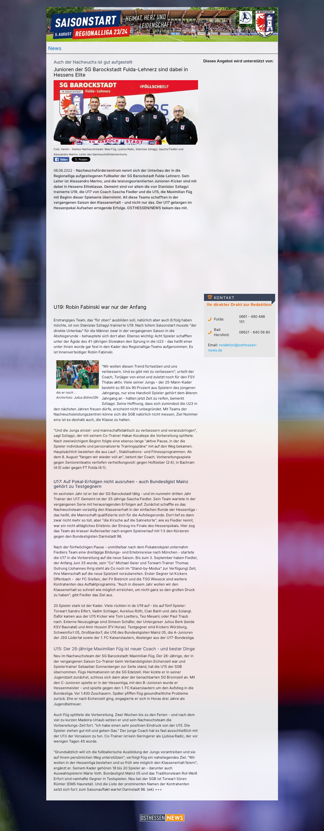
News (54, 48)
